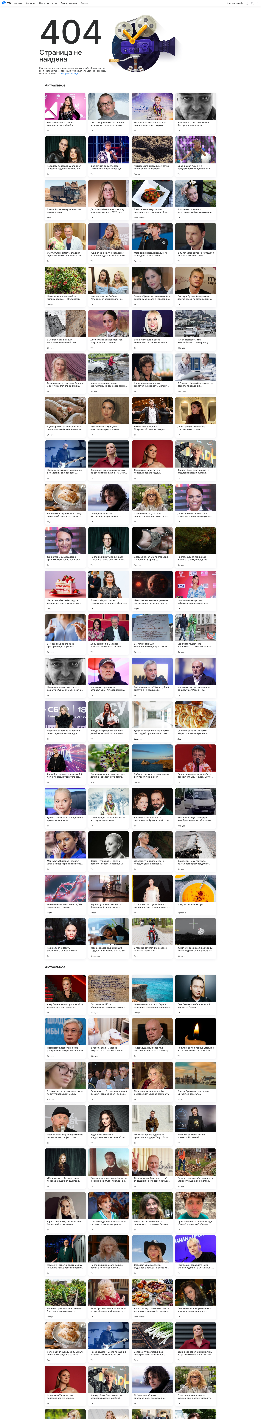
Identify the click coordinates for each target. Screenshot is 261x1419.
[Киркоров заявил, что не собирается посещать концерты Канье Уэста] (152, 1025)
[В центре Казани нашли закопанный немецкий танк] (65, 330)
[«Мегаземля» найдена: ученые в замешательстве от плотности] (152, 591)
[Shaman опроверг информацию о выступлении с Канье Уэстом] (108, 1069)
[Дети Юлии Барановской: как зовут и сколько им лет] (108, 330)
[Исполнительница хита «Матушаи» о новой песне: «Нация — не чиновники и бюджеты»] (195, 591)
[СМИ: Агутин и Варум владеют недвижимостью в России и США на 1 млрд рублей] (65, 243)
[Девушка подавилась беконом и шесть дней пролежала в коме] (152, 721)
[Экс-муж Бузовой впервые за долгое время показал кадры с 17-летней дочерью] (195, 287)
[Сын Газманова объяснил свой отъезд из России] (195, 1255)
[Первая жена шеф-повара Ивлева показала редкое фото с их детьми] (65, 1386)
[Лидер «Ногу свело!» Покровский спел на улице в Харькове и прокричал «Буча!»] (152, 417)
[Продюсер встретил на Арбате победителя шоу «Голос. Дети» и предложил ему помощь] (195, 764)
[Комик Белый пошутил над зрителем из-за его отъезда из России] (152, 1155)
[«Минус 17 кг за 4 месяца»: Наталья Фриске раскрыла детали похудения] (195, 1069)
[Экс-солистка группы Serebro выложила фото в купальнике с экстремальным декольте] (152, 895)
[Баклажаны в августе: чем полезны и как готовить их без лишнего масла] (152, 200)
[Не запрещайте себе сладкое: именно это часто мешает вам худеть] (65, 591)
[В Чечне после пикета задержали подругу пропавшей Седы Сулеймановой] (65, 1342)
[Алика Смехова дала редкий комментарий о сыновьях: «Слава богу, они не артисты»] (195, 982)
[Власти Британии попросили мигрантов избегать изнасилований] (195, 1342)
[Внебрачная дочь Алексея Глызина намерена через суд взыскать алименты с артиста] (108, 156)
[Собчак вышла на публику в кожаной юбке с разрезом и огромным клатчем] (65, 1112)
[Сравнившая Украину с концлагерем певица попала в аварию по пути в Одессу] (195, 156)
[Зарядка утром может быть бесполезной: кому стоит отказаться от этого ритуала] (108, 895)
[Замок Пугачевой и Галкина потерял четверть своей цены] (108, 851)
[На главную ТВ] (8, 3)
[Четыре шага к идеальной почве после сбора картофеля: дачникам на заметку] (152, 156)
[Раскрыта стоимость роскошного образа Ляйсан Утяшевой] (65, 938)
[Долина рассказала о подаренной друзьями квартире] (65, 808)
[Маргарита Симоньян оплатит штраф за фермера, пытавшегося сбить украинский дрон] (65, 851)
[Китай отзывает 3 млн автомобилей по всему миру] (195, 330)
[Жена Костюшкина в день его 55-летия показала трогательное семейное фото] (65, 764)
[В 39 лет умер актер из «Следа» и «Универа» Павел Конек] (195, 243)
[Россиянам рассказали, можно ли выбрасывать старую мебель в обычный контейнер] (108, 1112)
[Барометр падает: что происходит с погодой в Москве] (195, 634)
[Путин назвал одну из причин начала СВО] (108, 982)
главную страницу (69, 73)
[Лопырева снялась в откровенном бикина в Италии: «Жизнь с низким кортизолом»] (195, 1025)
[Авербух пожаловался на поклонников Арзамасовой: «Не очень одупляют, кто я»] (152, 808)
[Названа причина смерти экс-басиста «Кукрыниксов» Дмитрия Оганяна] (65, 678)
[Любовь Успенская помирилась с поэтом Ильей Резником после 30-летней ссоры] (65, 1069)
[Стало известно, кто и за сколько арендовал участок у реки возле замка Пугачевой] (152, 504)
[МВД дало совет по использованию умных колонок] (152, 1112)
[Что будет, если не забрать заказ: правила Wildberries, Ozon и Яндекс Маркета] (152, 1069)
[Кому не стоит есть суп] (195, 895)
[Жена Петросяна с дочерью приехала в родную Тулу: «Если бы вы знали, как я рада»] (152, 1386)
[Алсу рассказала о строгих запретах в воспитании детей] (108, 1155)
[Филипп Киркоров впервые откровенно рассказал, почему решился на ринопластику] (65, 1025)
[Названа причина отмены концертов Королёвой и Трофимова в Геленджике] (65, 113)
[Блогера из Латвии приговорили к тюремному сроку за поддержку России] (152, 547)
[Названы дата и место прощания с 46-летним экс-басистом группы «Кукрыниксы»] (65, 460)
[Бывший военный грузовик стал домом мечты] (65, 200)
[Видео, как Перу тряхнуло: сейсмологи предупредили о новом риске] (195, 851)
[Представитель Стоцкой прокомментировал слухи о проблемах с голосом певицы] (195, 1112)
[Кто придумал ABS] (195, 1155)
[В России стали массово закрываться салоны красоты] (108, 1299)
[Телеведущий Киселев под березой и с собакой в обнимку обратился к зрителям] (152, 1299)
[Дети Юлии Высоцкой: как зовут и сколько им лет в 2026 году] (108, 200)
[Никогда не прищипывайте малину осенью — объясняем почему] (65, 287)
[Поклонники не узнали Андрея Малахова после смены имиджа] (108, 547)
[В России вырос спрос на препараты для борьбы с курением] (65, 634)
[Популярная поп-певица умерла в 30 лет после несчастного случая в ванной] (195, 1299)
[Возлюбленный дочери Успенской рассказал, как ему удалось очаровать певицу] (65, 982)
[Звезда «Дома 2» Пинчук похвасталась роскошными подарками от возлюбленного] (108, 1199)
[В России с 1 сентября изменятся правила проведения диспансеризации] (195, 373)
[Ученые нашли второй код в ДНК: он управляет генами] (65, 895)
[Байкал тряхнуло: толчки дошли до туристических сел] (152, 764)
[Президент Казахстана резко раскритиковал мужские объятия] (65, 1299)
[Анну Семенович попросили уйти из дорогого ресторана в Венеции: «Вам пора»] (65, 1255)
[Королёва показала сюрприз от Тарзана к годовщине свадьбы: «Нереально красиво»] (65, 156)
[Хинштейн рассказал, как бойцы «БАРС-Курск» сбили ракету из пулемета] (195, 938)
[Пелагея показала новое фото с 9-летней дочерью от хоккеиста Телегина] (152, 1342)
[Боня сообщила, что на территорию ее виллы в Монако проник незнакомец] (108, 591)
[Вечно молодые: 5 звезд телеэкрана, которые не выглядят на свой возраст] (152, 330)
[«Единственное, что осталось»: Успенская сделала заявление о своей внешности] (108, 243)
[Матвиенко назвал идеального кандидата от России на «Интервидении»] (195, 678)
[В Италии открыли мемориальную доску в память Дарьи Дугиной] (152, 634)
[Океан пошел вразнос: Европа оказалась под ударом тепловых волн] (152, 1255)
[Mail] (4, 3)
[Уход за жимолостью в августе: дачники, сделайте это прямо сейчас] (108, 764)
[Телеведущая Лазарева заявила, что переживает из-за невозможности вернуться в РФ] (108, 808)
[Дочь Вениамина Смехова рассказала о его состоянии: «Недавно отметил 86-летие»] (108, 634)
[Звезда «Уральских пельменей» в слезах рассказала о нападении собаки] (152, 287)
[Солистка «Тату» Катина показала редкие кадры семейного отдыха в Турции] (152, 460)
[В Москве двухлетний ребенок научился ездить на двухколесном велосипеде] (152, 938)
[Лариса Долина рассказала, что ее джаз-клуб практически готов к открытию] (65, 1155)
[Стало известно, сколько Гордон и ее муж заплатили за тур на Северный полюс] (65, 373)
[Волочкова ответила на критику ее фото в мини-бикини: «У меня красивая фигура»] (108, 460)
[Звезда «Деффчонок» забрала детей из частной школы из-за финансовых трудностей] (108, 721)
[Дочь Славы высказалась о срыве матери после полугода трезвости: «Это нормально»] (195, 504)
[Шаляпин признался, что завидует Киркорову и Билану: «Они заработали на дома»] (152, 373)
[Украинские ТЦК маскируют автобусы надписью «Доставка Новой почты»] (195, 808)
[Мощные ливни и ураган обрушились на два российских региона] (108, 373)
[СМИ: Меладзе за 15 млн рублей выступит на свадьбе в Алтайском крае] (152, 678)
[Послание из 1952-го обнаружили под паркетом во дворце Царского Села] (108, 1255)
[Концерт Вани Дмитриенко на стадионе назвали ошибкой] (195, 460)
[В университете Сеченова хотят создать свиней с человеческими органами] (65, 417)
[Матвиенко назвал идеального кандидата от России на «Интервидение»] (152, 243)
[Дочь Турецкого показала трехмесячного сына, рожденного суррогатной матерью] (195, 417)
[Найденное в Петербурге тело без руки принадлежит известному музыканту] (195, 113)
